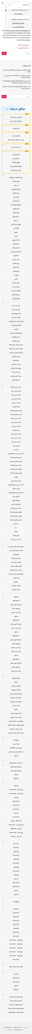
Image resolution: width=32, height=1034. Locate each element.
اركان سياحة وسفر (16, 170)
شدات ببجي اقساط (16, 387)
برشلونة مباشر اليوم (16, 767)
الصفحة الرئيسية (23, 48)
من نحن (25, 1027)
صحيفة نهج (16, 216)
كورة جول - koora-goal (16, 793)
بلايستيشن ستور (16, 504)
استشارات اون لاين (16, 251)
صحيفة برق (16, 158)
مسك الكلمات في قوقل (16, 177)
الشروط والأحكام (7, 1027)
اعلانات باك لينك (16, 585)
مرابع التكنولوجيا (16, 189)
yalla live (16, 778)
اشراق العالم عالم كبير (16, 333)
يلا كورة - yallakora (16, 828)
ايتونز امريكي (16, 406)
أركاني (16, 279)
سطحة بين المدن (16, 686)
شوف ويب (16, 197)
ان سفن (16, 185)
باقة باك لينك (16, 136)
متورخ (16, 232)
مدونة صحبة (16, 287)
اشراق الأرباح (16, 298)
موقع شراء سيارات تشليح (16, 721)
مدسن (16, 236)
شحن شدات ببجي (16, 481)
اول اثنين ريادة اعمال (16, 117)
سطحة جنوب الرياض (16, 701)
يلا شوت (16, 597)
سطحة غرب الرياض (16, 697)
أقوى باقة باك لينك (16, 566)
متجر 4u (16, 449)
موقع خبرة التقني (16, 224)
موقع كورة (16, 901)
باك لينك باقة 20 (16, 558)
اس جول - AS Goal (16, 836)
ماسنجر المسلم (16, 147)
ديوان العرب (16, 578)
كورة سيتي (16, 744)
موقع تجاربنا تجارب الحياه (16, 574)
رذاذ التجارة (16, 267)
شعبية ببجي (16, 496)
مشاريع (16, 582)
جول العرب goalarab (16, 748)
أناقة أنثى (16, 228)
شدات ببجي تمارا (16, 391)
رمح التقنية (16, 263)
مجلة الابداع (16, 244)
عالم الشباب (16, 128)
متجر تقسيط (16, 430)
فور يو (16, 477)
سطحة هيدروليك (16, 690)
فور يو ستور (16, 445)
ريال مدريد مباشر (16, 612)
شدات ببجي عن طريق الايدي (16, 453)
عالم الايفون (16, 208)
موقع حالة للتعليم (16, 368)
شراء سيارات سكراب (16, 713)
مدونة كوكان (16, 212)
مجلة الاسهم (16, 201)
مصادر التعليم (16, 356)
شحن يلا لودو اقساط (16, 414)
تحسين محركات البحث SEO (16, 140)
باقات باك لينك (16, 317)
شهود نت (16, 275)
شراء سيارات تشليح (16, 717)
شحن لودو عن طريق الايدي (16, 492)
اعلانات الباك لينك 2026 (16, 348)
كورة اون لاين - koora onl (16, 824)
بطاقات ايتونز (16, 500)
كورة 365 (16, 740)
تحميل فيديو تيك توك (16, 1000)
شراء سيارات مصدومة (16, 729)
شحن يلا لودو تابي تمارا (16, 461)
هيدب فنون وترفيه (16, 376)
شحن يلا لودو (16, 488)
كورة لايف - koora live (16, 940)
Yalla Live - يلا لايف (16, 821)
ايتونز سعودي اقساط (16, 410)
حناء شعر (16, 524)
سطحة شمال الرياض (16, 694)
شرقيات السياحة (16, 290)
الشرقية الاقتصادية (16, 205)
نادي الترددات (16, 248)
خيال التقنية (16, 193)
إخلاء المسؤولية (17, 1027)
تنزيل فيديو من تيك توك (16, 997)
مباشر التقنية (16, 283)
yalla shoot (16, 600)
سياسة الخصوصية (18, 1029)
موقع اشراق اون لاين (16, 166)
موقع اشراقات (16, 162)
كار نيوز (16, 220)
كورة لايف (16, 851)
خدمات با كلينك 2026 (16, 570)
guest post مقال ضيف (16, 550)
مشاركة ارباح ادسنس (16, 121)
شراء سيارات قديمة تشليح (16, 733)
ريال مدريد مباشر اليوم (16, 763)
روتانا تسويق (16, 240)
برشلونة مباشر (16, 608)
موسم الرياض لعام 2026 (16, 345)
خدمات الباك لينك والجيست (16, 546)
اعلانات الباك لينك (16, 325)
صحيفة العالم (16, 380)
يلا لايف (16, 755)
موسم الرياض (16, 341)
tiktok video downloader (16, 1008)
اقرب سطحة (16, 705)
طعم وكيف (16, 271)
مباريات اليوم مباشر (16, 604)
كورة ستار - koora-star (16, 789)
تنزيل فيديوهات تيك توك (16, 1004)
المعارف (16, 255)
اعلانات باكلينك (16, 589)
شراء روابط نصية (16, 313)
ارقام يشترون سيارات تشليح (16, 725)
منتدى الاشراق (16, 337)
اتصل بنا (10, 1029)
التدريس (16, 329)
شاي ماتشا (16, 535)
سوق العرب (16, 554)
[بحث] (2, 3)
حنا (16, 527)
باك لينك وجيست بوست (16, 352)
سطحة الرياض (16, 678)
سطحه (16, 682)
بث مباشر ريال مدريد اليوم (16, 752)
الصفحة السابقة (23, 45)
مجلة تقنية (16, 360)
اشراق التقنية (16, 181)
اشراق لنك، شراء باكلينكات (16, 321)
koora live (16, 805)
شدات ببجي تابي (16, 399)
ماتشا (16, 531)
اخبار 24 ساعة (16, 372)
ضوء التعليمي (16, 154)
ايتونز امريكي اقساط (16, 469)
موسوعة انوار (16, 294)
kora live (16, 847)
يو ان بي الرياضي (16, 364)
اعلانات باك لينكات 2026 (16, 967)
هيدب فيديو (16, 259)
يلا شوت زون (16, 982)
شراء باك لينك (16, 305)
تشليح (16, 709)
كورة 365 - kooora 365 (16, 832)
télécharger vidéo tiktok (16, 1012)
